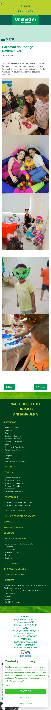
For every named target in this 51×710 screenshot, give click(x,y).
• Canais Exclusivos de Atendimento (18, 544)
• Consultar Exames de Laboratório (18, 502)
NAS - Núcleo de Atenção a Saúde (19, 516)
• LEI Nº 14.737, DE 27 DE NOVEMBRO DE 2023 (22, 591)
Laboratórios (11, 497)
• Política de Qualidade (13, 441)
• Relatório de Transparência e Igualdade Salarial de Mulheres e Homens (25, 586)
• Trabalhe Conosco (12, 552)
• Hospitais (8, 456)
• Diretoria (8, 430)
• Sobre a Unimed (11, 427)
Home (10, 387)
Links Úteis (9, 580)
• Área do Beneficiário (13, 477)
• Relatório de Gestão (13, 450)
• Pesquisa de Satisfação (14, 447)
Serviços (8, 472)
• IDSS (6, 444)
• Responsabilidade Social (14, 461)
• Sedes (7, 453)
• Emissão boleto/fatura (13, 491)
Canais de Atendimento (15, 538)
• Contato (8, 558)
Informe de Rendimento (15, 569)
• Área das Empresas (12, 480)
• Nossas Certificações (13, 439)
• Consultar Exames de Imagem (17, 505)
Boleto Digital (11, 563)
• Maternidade (10, 458)
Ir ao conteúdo (26, 11)
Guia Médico (10, 467)
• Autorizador (9, 489)
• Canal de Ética (10, 549)
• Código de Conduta (12, 436)
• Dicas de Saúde (11, 593)
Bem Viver (8, 522)
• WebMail (8, 599)
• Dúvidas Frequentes (12, 602)
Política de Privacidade (15, 574)
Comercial (9, 533)
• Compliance (9, 433)
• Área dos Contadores (13, 486)
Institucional (10, 422)
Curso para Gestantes (15, 510)
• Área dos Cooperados (13, 483)
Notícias (41, 387)
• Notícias (8, 596)
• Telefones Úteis (11, 555)
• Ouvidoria (8, 547)
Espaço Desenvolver (14, 527)
